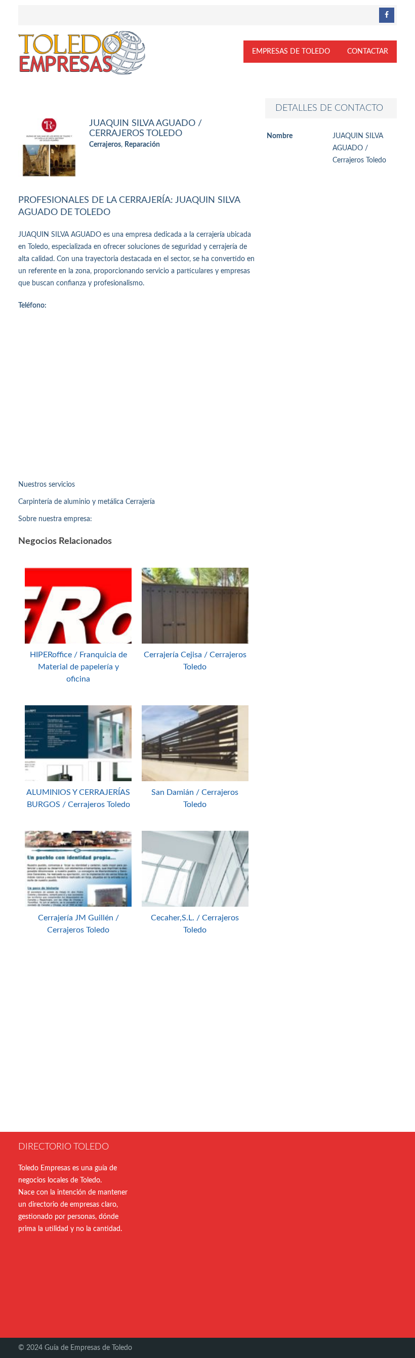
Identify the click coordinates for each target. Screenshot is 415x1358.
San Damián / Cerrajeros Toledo (194, 798)
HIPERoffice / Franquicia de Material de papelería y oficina (78, 667)
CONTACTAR (367, 51)
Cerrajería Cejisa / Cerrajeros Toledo (195, 661)
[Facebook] (386, 15)
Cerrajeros (105, 144)
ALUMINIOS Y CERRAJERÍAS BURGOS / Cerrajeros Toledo (78, 798)
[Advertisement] (136, 398)
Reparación (142, 144)
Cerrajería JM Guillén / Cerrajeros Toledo (78, 924)
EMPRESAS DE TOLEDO (291, 51)
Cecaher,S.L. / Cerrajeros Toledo (195, 924)
